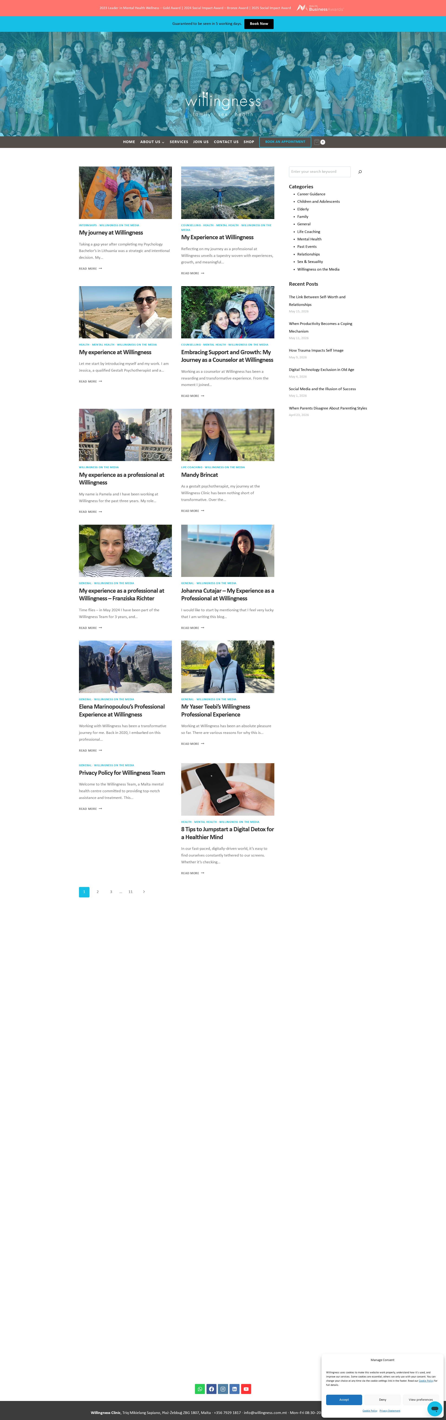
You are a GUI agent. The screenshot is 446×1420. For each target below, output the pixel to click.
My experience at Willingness (115, 352)
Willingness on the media (119, 225)
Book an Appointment (285, 142)
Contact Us (226, 142)
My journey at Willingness (111, 233)
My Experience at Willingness (217, 237)
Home (129, 142)
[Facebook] (211, 1389)
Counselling (191, 225)
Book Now (259, 24)
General (85, 583)
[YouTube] (246, 1389)
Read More (90, 269)
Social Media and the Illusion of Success (322, 389)
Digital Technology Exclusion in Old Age (321, 370)
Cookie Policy (426, 1381)
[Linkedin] (234, 1389)
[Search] (360, 172)
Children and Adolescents (318, 202)
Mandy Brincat (199, 475)
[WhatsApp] (200, 1389)
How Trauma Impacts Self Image (316, 350)
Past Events (307, 247)
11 (130, 892)
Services (179, 142)
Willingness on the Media (318, 269)
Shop (249, 142)
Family (302, 217)
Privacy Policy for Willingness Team (122, 773)
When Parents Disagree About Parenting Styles (328, 408)
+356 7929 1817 (227, 1413)
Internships (88, 225)
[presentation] (125, 193)
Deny (382, 1400)
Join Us (201, 142)
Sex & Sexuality (310, 262)
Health (208, 225)
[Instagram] (223, 1389)
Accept (344, 1400)
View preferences (421, 1400)
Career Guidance (311, 194)
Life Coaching (191, 467)
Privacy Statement (390, 1411)
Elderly (303, 209)
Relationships (308, 254)
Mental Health (227, 225)
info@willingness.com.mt (265, 1413)
